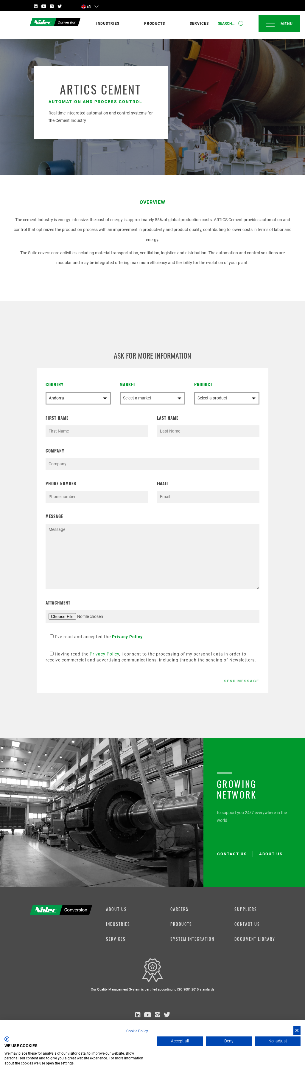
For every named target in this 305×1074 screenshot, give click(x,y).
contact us (232, 854)
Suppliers (245, 909)
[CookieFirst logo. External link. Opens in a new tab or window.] (6, 1039)
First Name (57, 418)
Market (127, 384)
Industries (118, 924)
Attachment (58, 602)
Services (116, 939)
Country (54, 384)
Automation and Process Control (95, 101)
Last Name (167, 418)
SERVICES (199, 23)
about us (271, 854)
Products (181, 924)
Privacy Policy (104, 654)
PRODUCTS (154, 23)
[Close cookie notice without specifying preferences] (297, 1030)
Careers (179, 909)
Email (163, 483)
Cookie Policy (137, 1031)
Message (54, 516)
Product (203, 384)
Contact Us (247, 924)
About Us (116, 909)
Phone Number (61, 483)
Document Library (254, 939)
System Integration (192, 939)
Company (55, 450)
